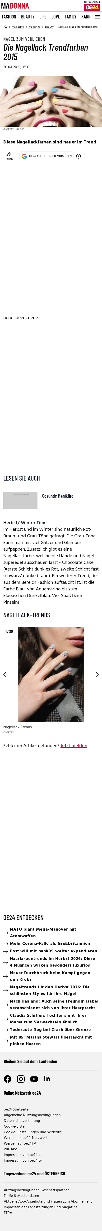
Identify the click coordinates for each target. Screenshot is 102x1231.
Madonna (34, 27)
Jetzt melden (73, 746)
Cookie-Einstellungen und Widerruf (32, 1132)
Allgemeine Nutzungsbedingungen (32, 1115)
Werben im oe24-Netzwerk (26, 1138)
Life (43, 16)
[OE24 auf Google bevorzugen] (78, 156)
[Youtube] (34, 1079)
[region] (51, 681)
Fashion (9, 16)
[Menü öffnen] (97, 16)
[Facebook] (7, 1079)
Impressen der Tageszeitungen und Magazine (41, 1207)
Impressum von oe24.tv (23, 1161)
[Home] (5, 27)
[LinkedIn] (47, 1079)
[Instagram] (21, 1079)
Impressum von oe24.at (23, 1155)
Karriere (89, 16)
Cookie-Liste (14, 1127)
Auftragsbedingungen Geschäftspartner (36, 1190)
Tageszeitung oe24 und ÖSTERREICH (34, 1173)
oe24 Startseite (16, 1109)
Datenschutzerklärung (22, 1121)
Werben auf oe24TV (20, 1144)
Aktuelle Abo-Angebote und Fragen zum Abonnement (48, 1202)
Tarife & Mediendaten (21, 1196)
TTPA (8, 1213)
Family (70, 16)
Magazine (18, 27)
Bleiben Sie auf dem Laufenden (30, 1061)
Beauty (28, 16)
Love (55, 16)
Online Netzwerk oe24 (22, 1093)
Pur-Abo (10, 1149)
